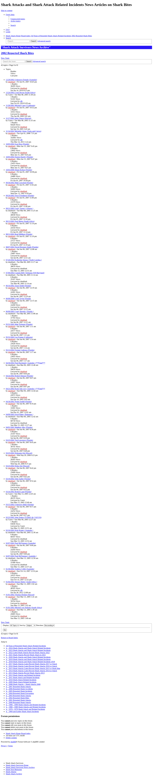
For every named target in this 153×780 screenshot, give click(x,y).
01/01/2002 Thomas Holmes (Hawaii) (20, 595)
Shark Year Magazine (14, 770)
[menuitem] (18, 19)
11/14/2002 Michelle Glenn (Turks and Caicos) (23, 131)
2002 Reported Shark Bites (17, 53)
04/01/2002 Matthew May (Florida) (19, 427)
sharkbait (11, 82)
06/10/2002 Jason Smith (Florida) (18, 286)
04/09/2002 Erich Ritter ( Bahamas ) (19, 414)
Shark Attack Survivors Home (17, 765)
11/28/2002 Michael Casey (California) (20, 105)
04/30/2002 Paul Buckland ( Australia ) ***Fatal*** (25, 363)
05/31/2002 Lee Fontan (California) (19, 337)
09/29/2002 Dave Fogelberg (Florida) (20, 196)
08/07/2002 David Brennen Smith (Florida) (22, 247)
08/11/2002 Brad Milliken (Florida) (19, 234)
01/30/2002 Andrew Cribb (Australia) (20, 569)
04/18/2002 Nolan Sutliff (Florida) (19, 402)
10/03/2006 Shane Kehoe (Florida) (19, 170)
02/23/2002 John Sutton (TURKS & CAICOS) (23, 517)
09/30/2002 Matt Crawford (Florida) (19, 183)
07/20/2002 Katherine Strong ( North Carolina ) (24, 260)
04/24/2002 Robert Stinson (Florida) (19, 376)
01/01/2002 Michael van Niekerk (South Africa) (24, 608)
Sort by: (23, 625)
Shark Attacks (11, 772)
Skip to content (6, 11)
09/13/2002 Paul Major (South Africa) (20, 221)
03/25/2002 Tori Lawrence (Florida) (19, 440)
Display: (6, 625)
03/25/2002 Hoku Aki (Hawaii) (18, 466)
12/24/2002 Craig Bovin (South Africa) (20, 93)
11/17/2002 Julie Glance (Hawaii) (18, 118)
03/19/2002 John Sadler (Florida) (18, 479)
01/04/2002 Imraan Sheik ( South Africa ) (21, 582)
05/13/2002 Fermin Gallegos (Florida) (20, 350)
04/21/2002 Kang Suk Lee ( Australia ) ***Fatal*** (25, 389)
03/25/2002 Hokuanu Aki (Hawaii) (19, 453)
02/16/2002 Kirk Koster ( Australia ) (19, 530)
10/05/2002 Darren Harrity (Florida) (19, 157)
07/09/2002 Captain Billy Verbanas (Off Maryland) (25, 273)
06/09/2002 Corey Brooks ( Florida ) (19, 311)
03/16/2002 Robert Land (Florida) (18, 492)
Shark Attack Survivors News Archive (20, 767)
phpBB (13, 742)
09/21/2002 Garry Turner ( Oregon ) (19, 208)
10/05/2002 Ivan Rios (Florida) (17, 144)
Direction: (40, 625)
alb (21, 101)
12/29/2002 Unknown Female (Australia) (21, 80)
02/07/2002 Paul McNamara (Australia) (21, 543)
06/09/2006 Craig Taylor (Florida (18, 299)
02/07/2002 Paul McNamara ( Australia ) (21, 556)
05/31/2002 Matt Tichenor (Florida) (19, 324)
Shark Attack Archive (14, 774)
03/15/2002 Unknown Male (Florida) (20, 505)
